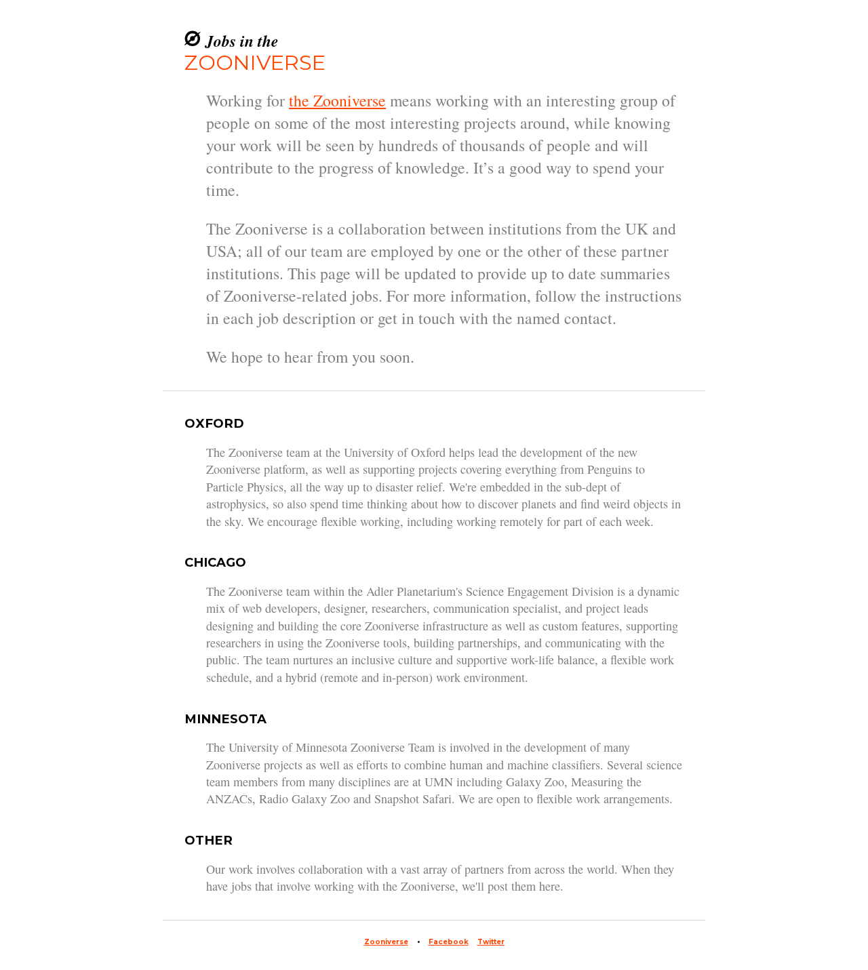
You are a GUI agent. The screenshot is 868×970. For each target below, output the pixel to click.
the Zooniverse (337, 100)
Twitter (491, 941)
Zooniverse (386, 941)
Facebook (449, 941)
